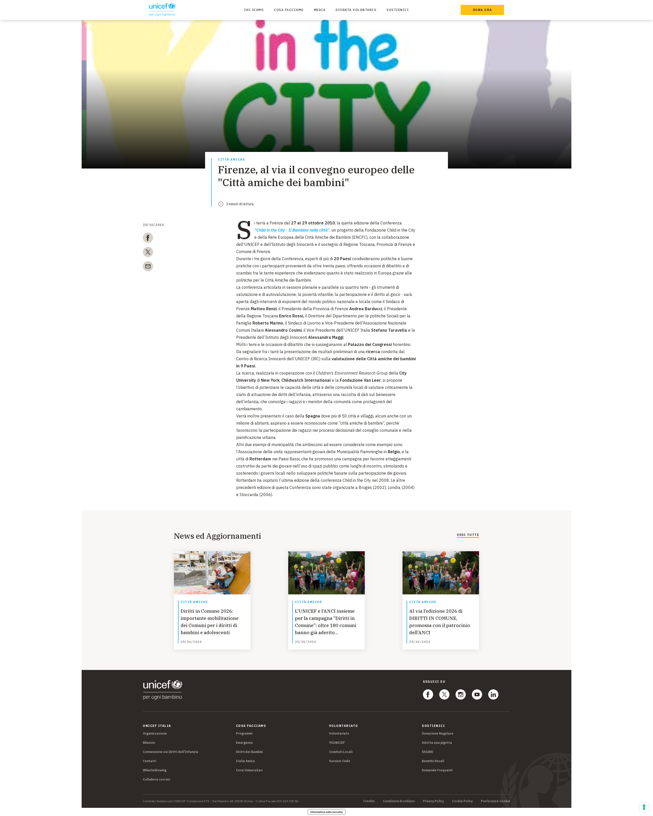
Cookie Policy (462, 801)
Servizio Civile (339, 761)
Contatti (149, 761)
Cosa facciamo (289, 10)
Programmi (244, 733)
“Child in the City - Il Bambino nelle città (291, 230)
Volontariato (339, 733)
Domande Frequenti (437, 770)
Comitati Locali (341, 752)
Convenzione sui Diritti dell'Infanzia (170, 752)
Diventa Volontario (356, 10)
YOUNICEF (337, 743)
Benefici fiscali (433, 761)
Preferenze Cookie (495, 801)
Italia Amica (245, 761)
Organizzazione (155, 733)
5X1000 (427, 752)
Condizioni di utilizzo (399, 801)
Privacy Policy (433, 801)
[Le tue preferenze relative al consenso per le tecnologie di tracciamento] (644, 807)
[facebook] (148, 239)
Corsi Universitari (249, 770)
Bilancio (149, 743)
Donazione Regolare (437, 733)
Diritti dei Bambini (249, 752)
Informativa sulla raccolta (326, 811)
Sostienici (398, 10)
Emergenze (244, 743)
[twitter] (148, 253)
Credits (369, 801)
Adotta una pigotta (437, 743)
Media (320, 10)
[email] (148, 267)
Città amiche (231, 159)
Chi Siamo (254, 10)
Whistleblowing (154, 770)
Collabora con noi (156, 779)
